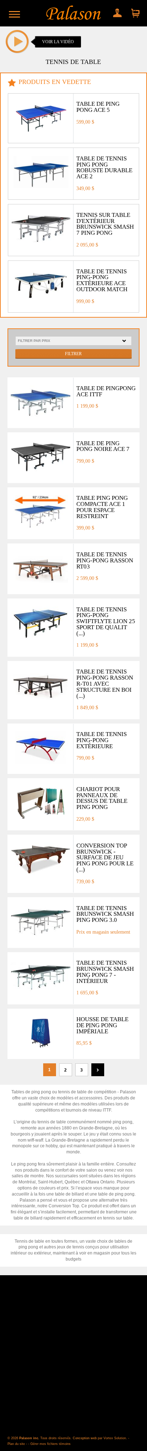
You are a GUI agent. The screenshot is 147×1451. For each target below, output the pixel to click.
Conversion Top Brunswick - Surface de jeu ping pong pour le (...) (104, 857)
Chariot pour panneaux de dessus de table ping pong (101, 798)
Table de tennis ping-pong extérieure (101, 740)
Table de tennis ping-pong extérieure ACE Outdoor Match (101, 280)
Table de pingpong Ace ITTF (106, 391)
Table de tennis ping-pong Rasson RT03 (104, 560)
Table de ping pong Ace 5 (98, 106)
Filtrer (73, 353)
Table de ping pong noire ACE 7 (103, 446)
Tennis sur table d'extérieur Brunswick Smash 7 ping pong (105, 224)
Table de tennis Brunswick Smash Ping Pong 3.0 (105, 914)
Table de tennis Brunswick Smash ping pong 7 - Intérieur (105, 971)
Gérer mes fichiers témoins (50, 1444)
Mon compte (116, 11)
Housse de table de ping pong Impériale (102, 1025)
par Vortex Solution (112, 1438)
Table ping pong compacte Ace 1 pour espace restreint (102, 507)
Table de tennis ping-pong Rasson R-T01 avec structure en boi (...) (104, 683)
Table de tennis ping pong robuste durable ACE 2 (104, 167)
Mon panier (133, 11)
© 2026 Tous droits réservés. (40, 1438)
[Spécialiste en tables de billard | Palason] (73, 13)
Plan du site (16, 1444)
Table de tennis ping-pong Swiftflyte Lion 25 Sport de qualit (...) (105, 621)
